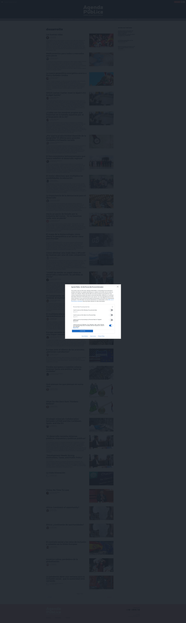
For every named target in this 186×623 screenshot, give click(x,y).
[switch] (111, 310)
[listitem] (93, 307)
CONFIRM (82, 331)
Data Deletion (85, 336)
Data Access (93, 336)
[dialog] (93, 311)
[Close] (118, 287)
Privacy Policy (101, 336)
